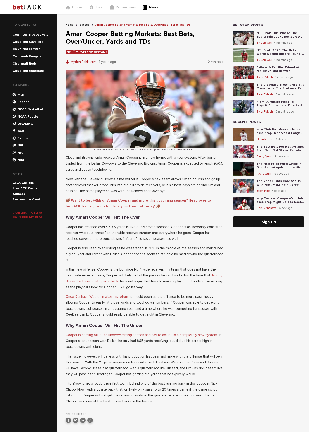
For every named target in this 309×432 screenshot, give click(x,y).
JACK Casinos (23, 183)
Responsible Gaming (28, 199)
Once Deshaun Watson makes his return (97, 296)
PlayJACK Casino (25, 188)
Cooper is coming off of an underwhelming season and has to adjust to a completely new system (141, 335)
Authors (19, 194)
